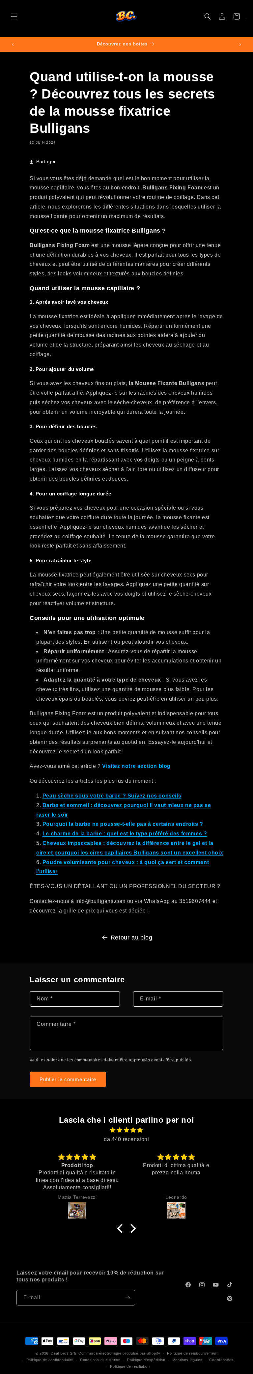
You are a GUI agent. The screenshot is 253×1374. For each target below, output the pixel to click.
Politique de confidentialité (49, 1360)
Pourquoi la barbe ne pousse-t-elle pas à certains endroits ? (122, 824)
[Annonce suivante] (240, 44)
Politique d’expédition (146, 1360)
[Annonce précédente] (13, 44)
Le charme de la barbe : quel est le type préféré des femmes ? (124, 833)
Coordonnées (221, 1360)
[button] (14, 16)
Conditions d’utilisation (100, 1360)
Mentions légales (187, 1360)
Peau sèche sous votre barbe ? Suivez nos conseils (111, 796)
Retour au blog (131, 937)
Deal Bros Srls (64, 1353)
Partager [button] (46, 161)
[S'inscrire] (127, 1297)
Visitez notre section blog (136, 766)
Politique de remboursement (192, 1353)
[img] (126, 1130)
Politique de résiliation (130, 1366)
